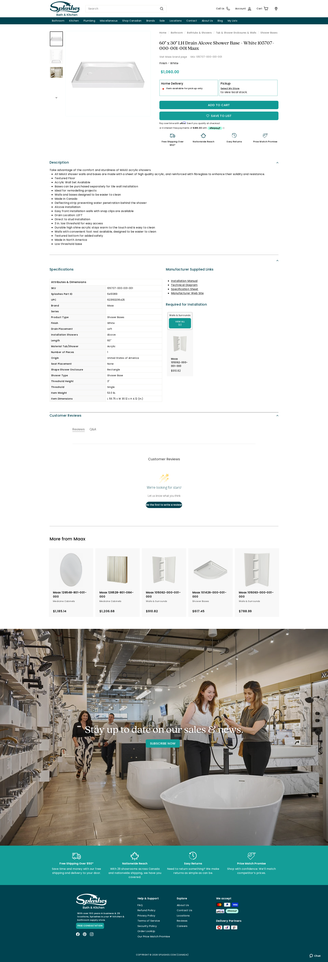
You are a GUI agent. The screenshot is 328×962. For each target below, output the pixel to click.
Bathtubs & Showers (199, 32)
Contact (191, 20)
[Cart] (275, 8)
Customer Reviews (65, 415)
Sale (162, 20)
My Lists (232, 20)
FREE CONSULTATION (90, 925)
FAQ (140, 905)
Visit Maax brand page (173, 57)
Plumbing (89, 20)
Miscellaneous (109, 20)
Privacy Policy (146, 915)
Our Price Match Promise (154, 936)
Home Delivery (172, 83)
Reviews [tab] (78, 429)
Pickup (226, 83)
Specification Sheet (184, 289)
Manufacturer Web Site (187, 293)
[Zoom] (108, 73)
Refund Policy (146, 910)
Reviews (182, 920)
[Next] (56, 97)
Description (59, 162)
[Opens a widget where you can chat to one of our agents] (315, 956)
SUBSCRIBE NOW (163, 743)
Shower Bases (269, 32)
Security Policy (147, 926)
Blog (220, 20)
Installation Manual (184, 281)
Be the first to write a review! (164, 504)
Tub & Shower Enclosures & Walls (236, 32)
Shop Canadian (131, 20)
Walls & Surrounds (179, 315)
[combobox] (126, 8)
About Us (207, 20)
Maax (79, 539)
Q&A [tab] (93, 429)
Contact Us (184, 910)
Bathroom (58, 20)
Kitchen (74, 20)
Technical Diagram (184, 285)
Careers (182, 926)
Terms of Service (149, 920)
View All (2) (180, 323)
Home (163, 32)
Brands (150, 20)
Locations (176, 20)
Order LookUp (146, 931)
